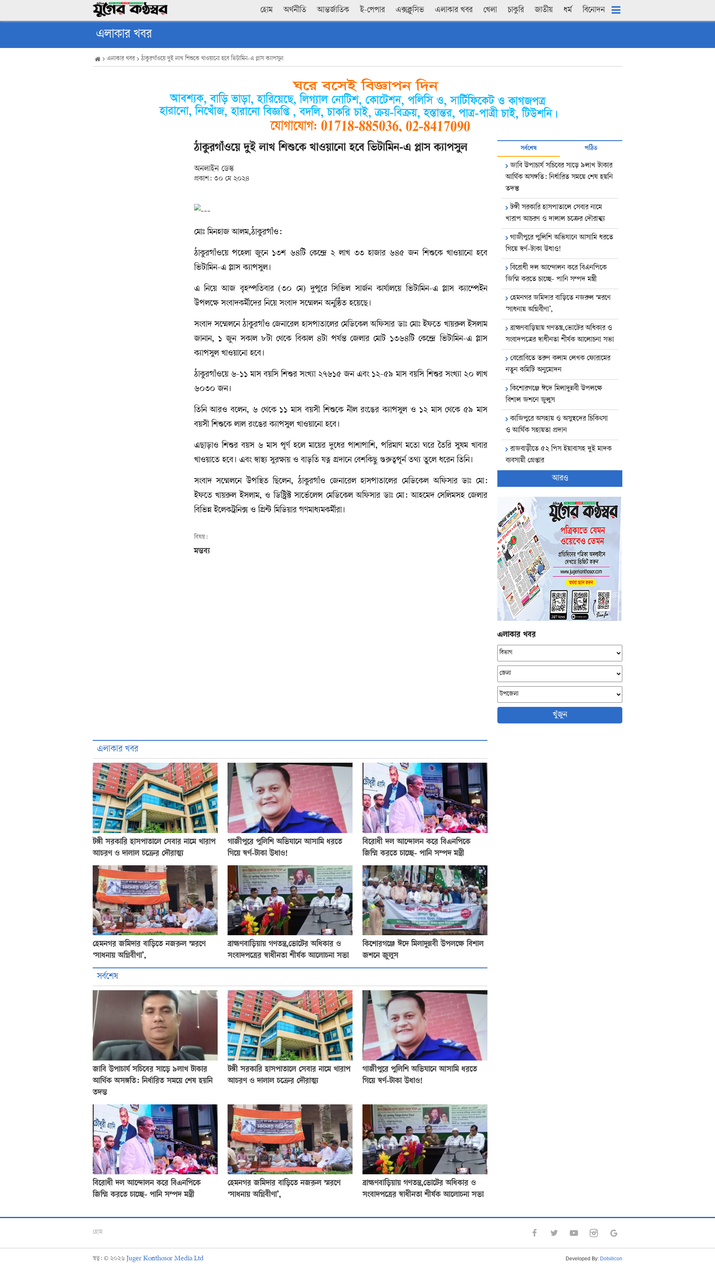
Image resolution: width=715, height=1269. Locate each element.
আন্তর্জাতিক (333, 10)
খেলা (490, 10)
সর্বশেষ (107, 977)
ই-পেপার (372, 10)
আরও (560, 478)
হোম (266, 10)
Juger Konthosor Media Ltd (165, 1258)
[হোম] (98, 59)
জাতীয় (544, 10)
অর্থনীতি (294, 10)
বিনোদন (594, 10)
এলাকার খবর (454, 10)
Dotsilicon (611, 1259)
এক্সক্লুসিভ (410, 10)
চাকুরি (516, 10)
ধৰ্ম (568, 10)
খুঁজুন (560, 715)
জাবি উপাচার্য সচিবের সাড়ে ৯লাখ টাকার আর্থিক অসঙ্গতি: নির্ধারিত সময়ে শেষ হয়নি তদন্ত (153, 1081)
